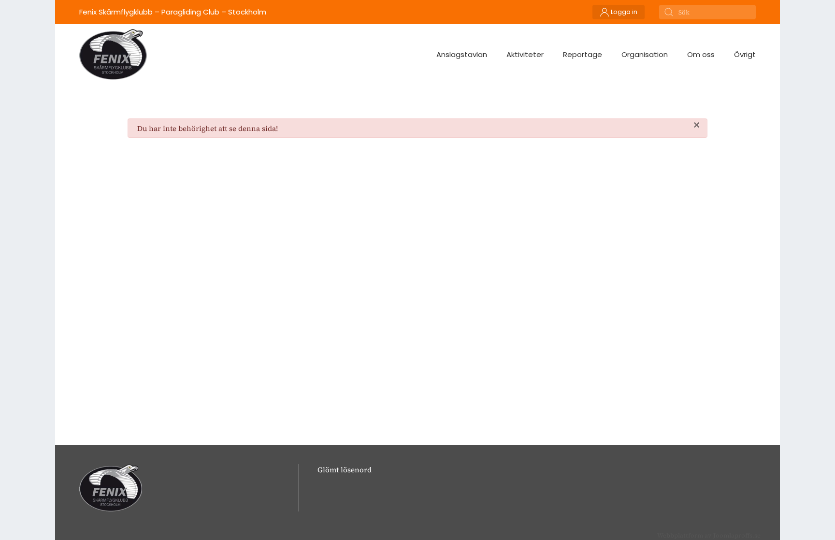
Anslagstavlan (461, 54)
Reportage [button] (582, 54)
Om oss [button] (701, 54)
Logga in (623, 11)
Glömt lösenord (344, 470)
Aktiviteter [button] (525, 54)
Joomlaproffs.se (737, 535)
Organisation (644, 54)
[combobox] (707, 12)
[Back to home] (113, 54)
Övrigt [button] (745, 54)
